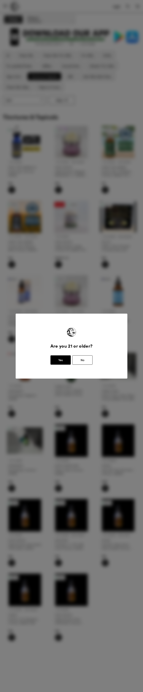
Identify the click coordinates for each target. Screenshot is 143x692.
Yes (60, 360)
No (82, 360)
